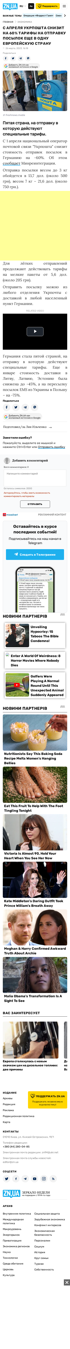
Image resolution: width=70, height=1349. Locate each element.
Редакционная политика (18, 1116)
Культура (9, 1275)
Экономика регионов (16, 1246)
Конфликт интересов (47, 1225)
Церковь (8, 1269)
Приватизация (12, 1240)
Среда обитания (13, 1263)
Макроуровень (12, 1229)
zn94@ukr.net (50, 1152)
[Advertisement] (35, 226)
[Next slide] (64, 15)
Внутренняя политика (17, 1213)
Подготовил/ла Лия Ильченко (24, 427)
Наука (7, 1252)
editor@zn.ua (10, 1162)
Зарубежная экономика (49, 1219)
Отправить (35, 504)
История (39, 1252)
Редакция (9, 1104)
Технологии (10, 1257)
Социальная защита (47, 1213)
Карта (6, 1122)
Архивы (8, 1098)
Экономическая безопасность (44, 1232)
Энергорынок (11, 1234)
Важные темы (12, 15)
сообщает (11, 163)
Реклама (8, 1110)
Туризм (39, 1263)
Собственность (44, 1269)
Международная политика (13, 1221)
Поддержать (49, 6)
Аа (31, 6)
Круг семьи (41, 1258)
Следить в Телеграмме (38, 554)
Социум (39, 1246)
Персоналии (42, 1240)
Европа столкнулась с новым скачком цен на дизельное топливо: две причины (30, 1065)
